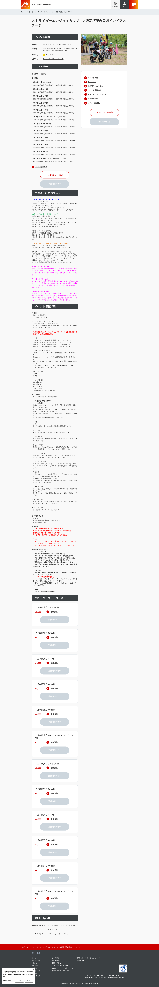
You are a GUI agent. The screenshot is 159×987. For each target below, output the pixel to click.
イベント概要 (93, 78)
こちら (44, 522)
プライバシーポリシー (59, 965)
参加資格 (54, 612)
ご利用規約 (56, 958)
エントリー (92, 82)
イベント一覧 (29, 12)
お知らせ (35, 963)
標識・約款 (56, 963)
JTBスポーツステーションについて (88, 958)
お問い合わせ (93, 98)
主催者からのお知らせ (96, 86)
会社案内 (80, 960)
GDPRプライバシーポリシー (61, 968)
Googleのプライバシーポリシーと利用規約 (99, 977)
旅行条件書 (56, 960)
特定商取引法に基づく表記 (61, 971)
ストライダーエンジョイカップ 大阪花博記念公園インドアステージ (60, 947)
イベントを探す (37, 960)
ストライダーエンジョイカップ (53, 59)
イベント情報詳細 (94, 90)
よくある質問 (36, 971)
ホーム (34, 958)
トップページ (24, 947)
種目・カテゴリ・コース (97, 94)
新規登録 (35, 965)
